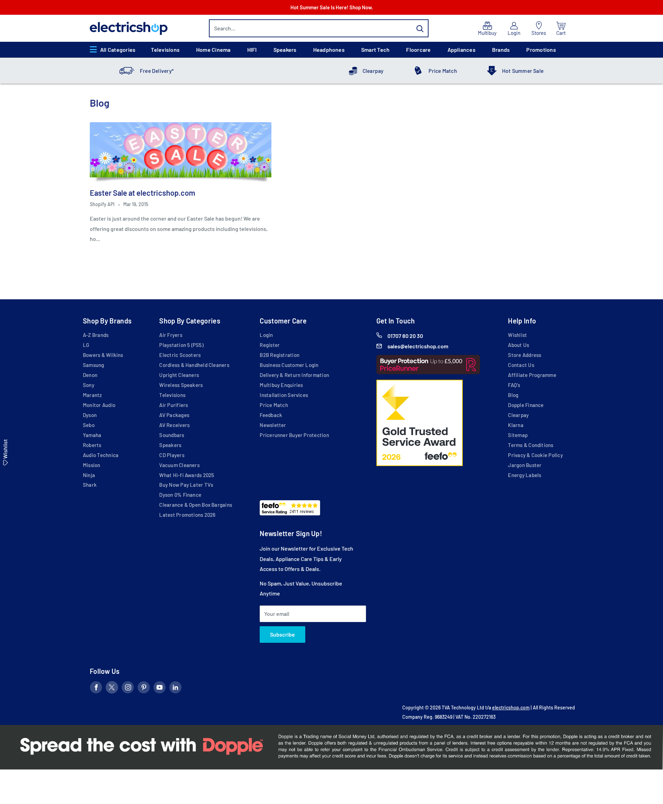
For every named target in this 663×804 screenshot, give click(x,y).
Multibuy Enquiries (281, 385)
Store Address (524, 355)
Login (266, 335)
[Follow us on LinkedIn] (175, 688)
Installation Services (284, 395)
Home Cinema (213, 49)
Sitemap (518, 435)
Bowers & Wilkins (103, 355)
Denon (90, 375)
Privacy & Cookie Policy (535, 455)
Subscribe (282, 634)
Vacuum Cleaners (179, 465)
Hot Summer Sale (523, 71)
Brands (501, 49)
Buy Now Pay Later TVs (186, 485)
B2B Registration (279, 355)
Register (270, 345)
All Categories (117, 49)
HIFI (252, 49)
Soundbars (171, 435)
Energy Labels (524, 475)
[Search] (420, 28)
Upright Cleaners (179, 375)
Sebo (89, 425)
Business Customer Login (289, 365)
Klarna (515, 425)
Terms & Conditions (530, 445)
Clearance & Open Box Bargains (195, 505)
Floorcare (418, 49)
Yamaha (92, 435)
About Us (518, 345)
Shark (90, 485)
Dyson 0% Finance (180, 495)
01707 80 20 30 (405, 335)
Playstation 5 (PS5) (181, 345)
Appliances (461, 49)
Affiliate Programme (532, 375)
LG (86, 345)
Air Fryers (170, 335)
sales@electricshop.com (417, 346)
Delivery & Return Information (294, 375)
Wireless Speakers (181, 385)
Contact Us (521, 365)
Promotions (541, 49)
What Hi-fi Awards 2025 (186, 475)
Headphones (329, 49)
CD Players (171, 455)
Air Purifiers (173, 405)
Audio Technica (100, 455)
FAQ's (514, 385)
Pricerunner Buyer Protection (294, 435)
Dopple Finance (526, 405)
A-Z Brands (95, 335)
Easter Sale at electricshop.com (142, 192)
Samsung (93, 365)
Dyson (90, 415)
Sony (88, 385)
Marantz (92, 395)
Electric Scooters (180, 355)
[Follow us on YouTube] (159, 688)
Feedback (271, 415)
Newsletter (273, 425)
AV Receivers (174, 425)
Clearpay (373, 71)
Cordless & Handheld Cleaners (194, 365)
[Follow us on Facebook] (96, 688)
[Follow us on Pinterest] (143, 688)
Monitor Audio (99, 405)
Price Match (443, 71)
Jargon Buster (524, 465)
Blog (513, 395)
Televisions (165, 49)
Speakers (285, 49)
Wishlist (517, 335)
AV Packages (174, 415)
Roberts (92, 445)
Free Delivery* (157, 71)
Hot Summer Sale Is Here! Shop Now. (331, 7)
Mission (91, 465)
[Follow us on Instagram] (128, 688)
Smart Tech (375, 49)
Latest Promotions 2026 (187, 515)
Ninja (89, 475)
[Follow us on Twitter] (112, 688)
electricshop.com (511, 707)
